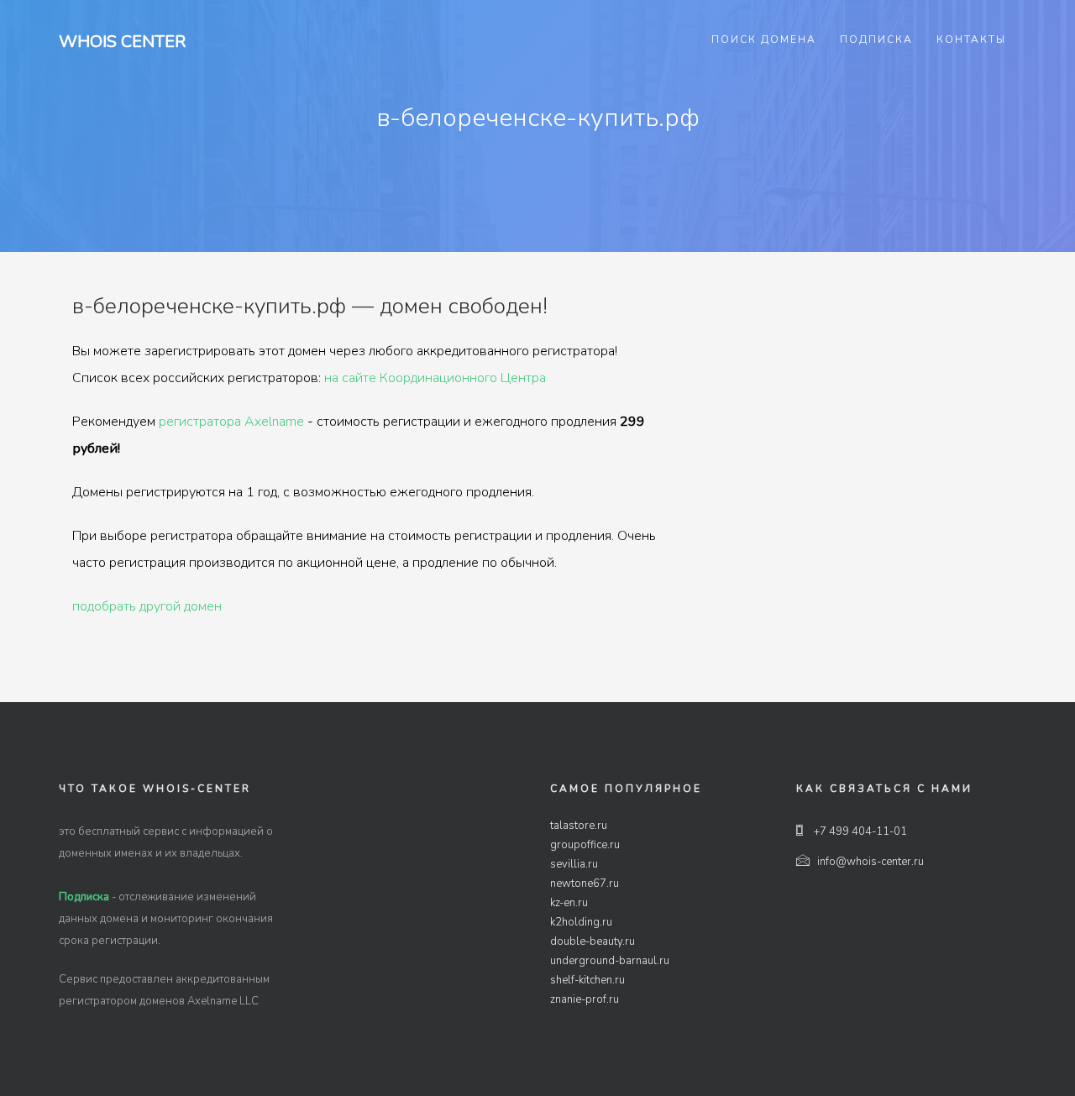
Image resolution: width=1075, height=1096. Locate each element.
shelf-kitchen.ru (587, 980)
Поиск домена (763, 39)
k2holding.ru (581, 922)
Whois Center (122, 41)
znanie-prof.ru (584, 999)
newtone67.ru (584, 883)
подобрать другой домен (147, 606)
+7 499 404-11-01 (859, 831)
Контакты (971, 39)
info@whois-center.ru (870, 861)
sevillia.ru (574, 864)
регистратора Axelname (231, 421)
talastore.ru (578, 825)
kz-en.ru (569, 902)
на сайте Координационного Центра (435, 378)
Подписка (876, 39)
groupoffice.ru (585, 844)
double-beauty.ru (592, 941)
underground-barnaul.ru (609, 960)
